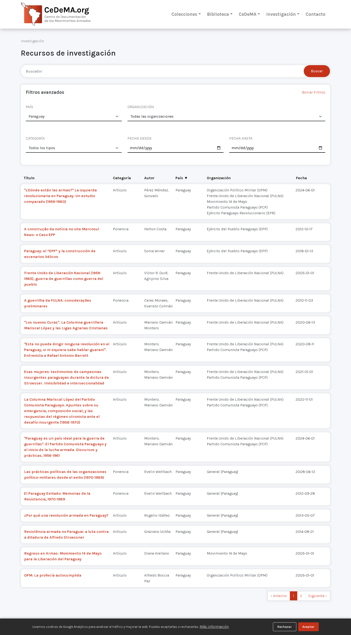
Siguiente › (317, 595)
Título (29, 178)
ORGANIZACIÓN (141, 107)
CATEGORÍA (35, 138)
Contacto (315, 14)
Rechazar (284, 627)
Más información (214, 626)
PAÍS (29, 107)
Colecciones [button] (184, 14)
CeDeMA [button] (247, 14)
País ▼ (182, 178)
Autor (149, 178)
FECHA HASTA (240, 138)
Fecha (301, 178)
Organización (219, 178)
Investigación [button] (281, 14)
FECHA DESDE (140, 138)
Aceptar (308, 627)
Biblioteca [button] (218, 14)
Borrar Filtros (313, 92)
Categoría (122, 178)
